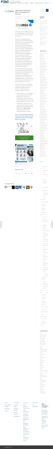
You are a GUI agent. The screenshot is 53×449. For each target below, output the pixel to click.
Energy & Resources (43, 209)
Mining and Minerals (16, 409)
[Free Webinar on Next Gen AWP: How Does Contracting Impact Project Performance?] (1, 224)
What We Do (7, 408)
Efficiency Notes (44, 306)
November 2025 (43, 66)
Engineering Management (45, 244)
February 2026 (43, 63)
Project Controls (44, 311)
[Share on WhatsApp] (22, 173)
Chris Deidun (26, 163)
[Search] (51, 3)
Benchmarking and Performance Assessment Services (45, 234)
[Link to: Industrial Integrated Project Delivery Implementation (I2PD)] (13, 187)
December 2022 (43, 114)
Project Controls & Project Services (45, 257)
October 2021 (43, 127)
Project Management (25, 411)
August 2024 (43, 88)
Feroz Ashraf (17, 164)
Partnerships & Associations (45, 189)
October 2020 (43, 141)
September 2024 (44, 87)
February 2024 (43, 95)
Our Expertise (42, 199)
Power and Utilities (16, 405)
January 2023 (43, 112)
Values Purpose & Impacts (8, 405)
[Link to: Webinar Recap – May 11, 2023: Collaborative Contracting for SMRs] (24, 187)
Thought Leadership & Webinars (44, 303)
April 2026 (42, 60)
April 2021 (42, 136)
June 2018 (42, 149)
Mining (41, 362)
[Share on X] (19, 173)
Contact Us (42, 325)
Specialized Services (43, 278)
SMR (41, 378)
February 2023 (43, 111)
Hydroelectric (43, 357)
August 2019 (43, 148)
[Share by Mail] (31, 173)
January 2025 (43, 80)
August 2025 (43, 71)
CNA (30, 163)
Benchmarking (43, 335)
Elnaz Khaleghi (17, 18)
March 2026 (42, 61)
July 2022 (42, 120)
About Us (45, 166)
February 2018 (43, 154)
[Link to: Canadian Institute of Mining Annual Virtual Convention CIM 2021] (28, 187)
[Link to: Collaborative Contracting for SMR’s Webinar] (31, 187)
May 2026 (42, 58)
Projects (41, 290)
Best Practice (43, 336)
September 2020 (44, 143)
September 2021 (44, 128)
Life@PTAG (42, 360)
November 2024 (43, 84)
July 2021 (42, 132)
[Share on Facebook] (16, 173)
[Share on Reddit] (28, 173)
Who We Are (42, 161)
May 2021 (42, 135)
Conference (25, 16)
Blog (42, 314)
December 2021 (43, 124)
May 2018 (42, 151)
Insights (41, 292)
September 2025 (44, 69)
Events (41, 352)
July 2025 (42, 72)
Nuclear (29, 16)
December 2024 (43, 82)
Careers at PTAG (43, 316)
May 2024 (42, 90)
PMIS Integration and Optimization (45, 250)
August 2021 (43, 130)
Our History (45, 174)
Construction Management (45, 240)
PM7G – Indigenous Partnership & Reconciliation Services (45, 284)
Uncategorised (43, 381)
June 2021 (42, 133)
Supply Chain (42, 380)
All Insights (43, 294)
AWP (41, 333)
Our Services (42, 214)
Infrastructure (44, 212)
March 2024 (42, 93)
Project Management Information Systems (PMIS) (26, 429)
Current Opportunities (44, 322)
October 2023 (43, 100)
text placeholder (46, 274)
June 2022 (42, 122)
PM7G (41, 368)
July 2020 (42, 146)
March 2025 (42, 77)
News (41, 364)
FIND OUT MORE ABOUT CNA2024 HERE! (24, 137)
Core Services (44, 217)
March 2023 (42, 109)
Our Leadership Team (45, 170)
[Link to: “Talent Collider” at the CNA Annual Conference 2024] (10, 186)
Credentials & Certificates (45, 194)
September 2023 (44, 101)
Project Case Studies (43, 298)
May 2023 (42, 106)
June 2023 (42, 104)
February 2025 (43, 79)
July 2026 (42, 55)
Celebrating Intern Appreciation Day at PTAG (43, 38)
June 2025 (42, 74)
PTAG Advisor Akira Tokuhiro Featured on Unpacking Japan (43, 43)
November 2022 (43, 116)
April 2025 (42, 76)
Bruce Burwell (20, 163)
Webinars (42, 386)
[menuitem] (5, 3)
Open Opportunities (35, 405)
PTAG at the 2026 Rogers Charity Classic (45, 427)
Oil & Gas (42, 367)
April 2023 (42, 108)
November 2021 (43, 125)
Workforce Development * (45, 221)
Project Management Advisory (45, 264)
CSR (41, 346)
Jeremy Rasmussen (25, 164)
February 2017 (43, 156)
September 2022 (44, 119)
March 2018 (42, 152)
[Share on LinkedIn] (25, 173)
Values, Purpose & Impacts (45, 181)
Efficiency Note (43, 351)
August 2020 (43, 144)
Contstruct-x (43, 344)
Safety (44, 197)
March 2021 (42, 138)
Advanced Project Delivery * (45, 226)
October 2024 (43, 85)
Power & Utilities (44, 201)
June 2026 (42, 56)
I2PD (41, 359)
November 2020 (43, 140)
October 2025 (43, 68)
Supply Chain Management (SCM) (45, 269)
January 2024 (43, 96)
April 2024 (42, 92)
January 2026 (43, 64)
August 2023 (43, 103)
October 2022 (43, 117)
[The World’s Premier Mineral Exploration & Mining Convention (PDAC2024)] (52, 224)
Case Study (42, 338)
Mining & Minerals (43, 205)
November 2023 (43, 98)
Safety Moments (43, 376)
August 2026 (43, 53)
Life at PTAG (43, 318)
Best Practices (44, 309)
